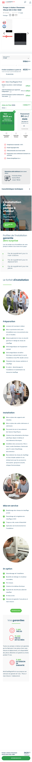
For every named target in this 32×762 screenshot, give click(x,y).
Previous (4, 33)
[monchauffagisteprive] (13, 2)
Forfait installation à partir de (11, 70)
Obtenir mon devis (16, 758)
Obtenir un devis (16, 610)
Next (27, 33)
